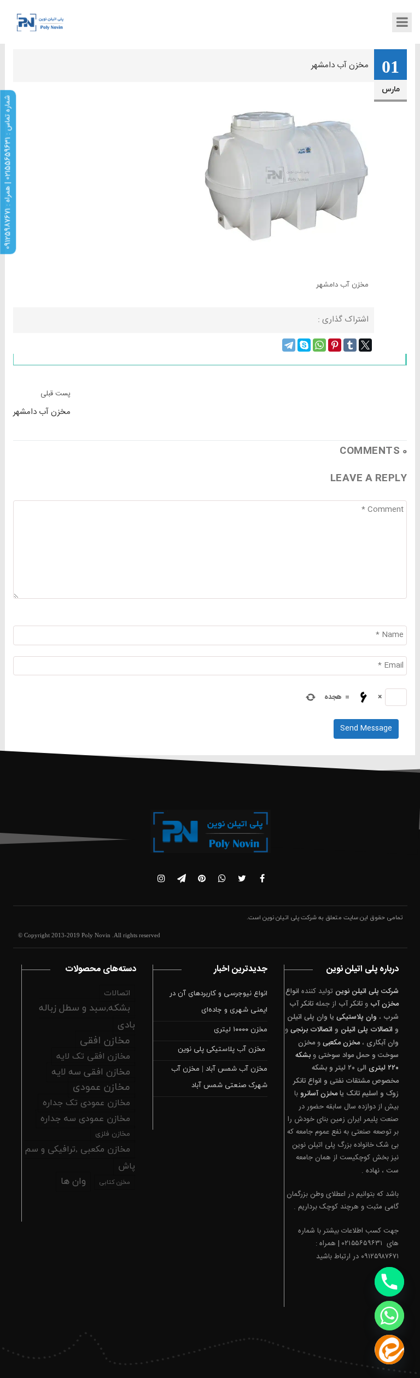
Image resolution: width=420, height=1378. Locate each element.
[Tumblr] (350, 345)
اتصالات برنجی (311, 1030)
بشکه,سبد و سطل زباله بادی (87, 1017)
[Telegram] (288, 345)
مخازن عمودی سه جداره (85, 1119)
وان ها (73, 1181)
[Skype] (304, 345)
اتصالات (117, 993)
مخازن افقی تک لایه (93, 1056)
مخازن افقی (105, 1041)
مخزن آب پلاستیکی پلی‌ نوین (222, 1049)
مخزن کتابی (114, 1182)
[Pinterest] (334, 345)
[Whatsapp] (389, 1315)
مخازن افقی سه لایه (90, 1072)
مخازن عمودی (101, 1087)
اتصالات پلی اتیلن (367, 1030)
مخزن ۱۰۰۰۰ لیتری (240, 1030)
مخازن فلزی (112, 1134)
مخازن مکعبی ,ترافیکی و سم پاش (80, 1157)
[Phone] (389, 1282)
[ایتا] (389, 1349)
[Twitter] (365, 345)
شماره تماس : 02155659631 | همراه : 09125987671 (8, 172)
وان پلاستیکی (356, 1017)
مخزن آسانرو (318, 1094)
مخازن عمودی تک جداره (86, 1103)
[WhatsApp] (319, 345)
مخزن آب (384, 1004)
